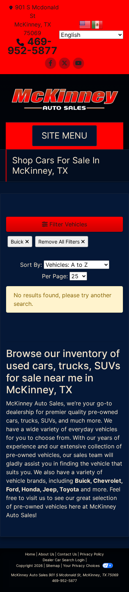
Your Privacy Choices (82, 565)
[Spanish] (97, 24)
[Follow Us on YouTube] (78, 63)
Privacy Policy (92, 554)
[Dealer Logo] (64, 98)
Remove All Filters (59, 242)
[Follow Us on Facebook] (50, 63)
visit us (35, 497)
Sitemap (53, 565)
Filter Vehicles (67, 224)
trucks (29, 420)
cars (12, 420)
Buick (18, 242)
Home (30, 554)
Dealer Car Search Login (64, 560)
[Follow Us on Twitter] (64, 63)
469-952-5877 (32, 46)
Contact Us (67, 554)
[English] (85, 24)
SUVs (48, 420)
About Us (46, 554)
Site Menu (64, 135)
